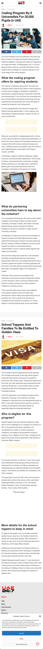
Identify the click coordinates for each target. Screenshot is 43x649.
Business (5, 613)
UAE (3, 601)
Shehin (10, 25)
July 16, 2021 (20, 25)
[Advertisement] (22, 121)
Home (3, 9)
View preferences (21, 644)
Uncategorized (10, 9)
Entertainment (6, 607)
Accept (21, 633)
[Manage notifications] (37, 643)
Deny (21, 639)
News (3, 604)
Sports (4, 610)
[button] (40, 616)
